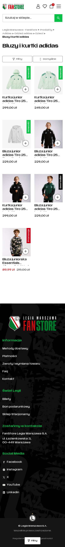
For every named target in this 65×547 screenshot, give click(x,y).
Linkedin (13, 492)
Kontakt (8, 379)
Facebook (14, 462)
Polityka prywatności (41, 539)
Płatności (9, 356)
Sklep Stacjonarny (16, 414)
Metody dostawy (15, 349)
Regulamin (19, 539)
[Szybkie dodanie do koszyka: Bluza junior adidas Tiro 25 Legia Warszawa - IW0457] (57, 143)
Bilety (6, 399)
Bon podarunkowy (16, 407)
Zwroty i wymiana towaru (21, 364)
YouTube (13, 485)
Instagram (14, 469)
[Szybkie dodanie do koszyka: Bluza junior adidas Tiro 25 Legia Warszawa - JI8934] (57, 197)
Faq (5, 371)
